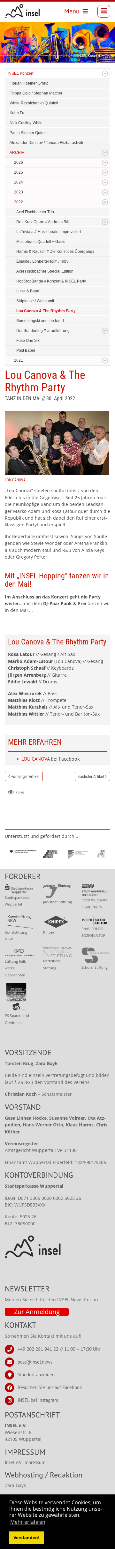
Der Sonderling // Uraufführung (43, 330)
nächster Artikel (91, 776)
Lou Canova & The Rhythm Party (46, 311)
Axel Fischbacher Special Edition (44, 271)
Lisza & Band (27, 291)
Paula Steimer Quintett (29, 133)
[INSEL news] (23, 11)
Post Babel (25, 350)
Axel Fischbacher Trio (35, 212)
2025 (18, 172)
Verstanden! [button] (26, 1537)
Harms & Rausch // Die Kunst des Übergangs (55, 251)
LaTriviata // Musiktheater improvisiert (48, 231)
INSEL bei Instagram (38, 1400)
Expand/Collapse (105, 74)
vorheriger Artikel (25, 776)
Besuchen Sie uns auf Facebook (50, 1387)
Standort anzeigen (36, 1374)
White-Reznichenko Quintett (34, 103)
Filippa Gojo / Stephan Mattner (36, 93)
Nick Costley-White (26, 123)
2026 (18, 162)
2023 (18, 192)
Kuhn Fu (17, 113)
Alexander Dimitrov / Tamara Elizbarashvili (46, 142)
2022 (18, 202)
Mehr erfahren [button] (27, 1521)
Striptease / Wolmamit (35, 301)
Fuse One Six (28, 340)
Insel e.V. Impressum (25, 1462)
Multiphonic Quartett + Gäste (40, 241)
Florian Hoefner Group (29, 83)
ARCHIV (17, 152)
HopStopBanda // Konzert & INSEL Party (51, 281)
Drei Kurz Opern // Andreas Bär (43, 222)
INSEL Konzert (20, 73)
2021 (18, 360)
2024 (18, 182)
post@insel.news (35, 1361)
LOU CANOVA (35, 759)
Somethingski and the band (40, 321)
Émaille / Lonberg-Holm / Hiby (42, 261)
